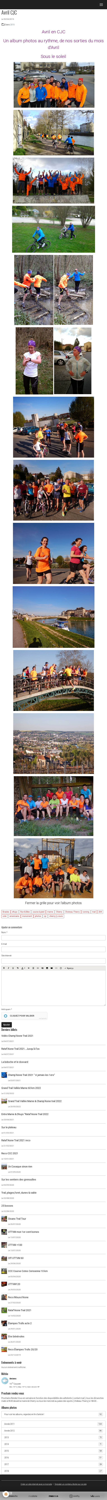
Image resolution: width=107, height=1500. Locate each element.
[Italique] (8, 968)
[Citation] (28, 968)
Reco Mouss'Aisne (18, 1297)
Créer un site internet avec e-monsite (36, 1484)
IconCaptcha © (42, 1018)
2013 (53, 1437)
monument (27, 916)
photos (38, 916)
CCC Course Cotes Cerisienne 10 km (28, 1271)
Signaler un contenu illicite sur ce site (71, 1484)
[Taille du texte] (17, 968)
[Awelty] (74, 1496)
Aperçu (70, 968)
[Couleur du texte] (23, 968)
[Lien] (38, 968)
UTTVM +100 (15, 1245)
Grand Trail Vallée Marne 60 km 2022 (21, 1088)
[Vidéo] (51, 968)
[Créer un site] (12, 1496)
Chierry (59, 912)
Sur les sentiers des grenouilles (18, 1179)
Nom (3, 932)
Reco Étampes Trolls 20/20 (22, 1349)
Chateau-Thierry (72, 912)
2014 (53, 1444)
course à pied (38, 912)
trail (94, 912)
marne (50, 912)
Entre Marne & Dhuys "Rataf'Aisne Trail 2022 (24, 1114)
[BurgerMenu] (101, 4)
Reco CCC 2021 (9, 1153)
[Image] (47, 968)
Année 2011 (53, 1424)
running (86, 912)
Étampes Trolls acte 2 (20, 1323)
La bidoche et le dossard (14, 1062)
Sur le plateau (8, 1127)
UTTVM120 (14, 1284)
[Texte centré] (33, 968)
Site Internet (6, 956)
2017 (53, 1464)
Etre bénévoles (16, 1336)
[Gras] (4, 968)
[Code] (56, 968)
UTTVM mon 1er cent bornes (23, 1232)
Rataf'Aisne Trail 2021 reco (15, 1140)
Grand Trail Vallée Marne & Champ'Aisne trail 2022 (35, 1101)
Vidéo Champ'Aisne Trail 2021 (17, 1035)
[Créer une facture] (95, 1496)
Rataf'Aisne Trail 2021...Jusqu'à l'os (20, 1048)
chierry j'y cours (56, 916)
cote (5, 916)
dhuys (14, 912)
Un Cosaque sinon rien (20, 1166)
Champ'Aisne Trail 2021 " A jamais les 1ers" (31, 1075)
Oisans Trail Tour (17, 1218)
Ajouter (6, 1024)
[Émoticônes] (61, 968)
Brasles (6, 912)
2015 (12, 25)
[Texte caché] (42, 968)
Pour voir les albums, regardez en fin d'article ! (53, 1414)
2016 (53, 1457)
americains (14, 916)
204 (100, 912)
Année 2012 (53, 1431)
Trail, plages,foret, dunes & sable (19, 1192)
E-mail (4, 944)
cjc (45, 916)
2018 (53, 1471)
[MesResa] (53, 1496)
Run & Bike (25, 912)
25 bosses (7, 1205)
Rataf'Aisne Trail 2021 (19, 1310)
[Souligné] (13, 968)
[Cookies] (6, 1494)
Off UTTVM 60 (16, 1258)
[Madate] (33, 1496)
